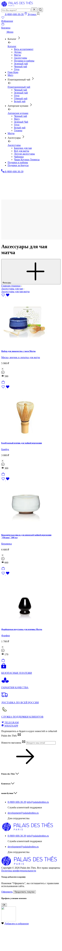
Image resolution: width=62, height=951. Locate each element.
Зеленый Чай (21, 121)
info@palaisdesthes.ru (38, 802)
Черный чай (20, 66)
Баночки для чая (23, 148)
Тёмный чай (20, 98)
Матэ (17, 119)
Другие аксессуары (24, 153)
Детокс (18, 52)
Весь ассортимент (23, 49)
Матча (17, 55)
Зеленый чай (21, 63)
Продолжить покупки (24, 892)
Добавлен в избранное (16, 923)
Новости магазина (11, 742)
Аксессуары (20, 57)
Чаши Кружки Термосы (27, 159)
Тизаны (18, 130)
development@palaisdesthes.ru (23, 813)
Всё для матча (21, 151)
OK (4, 905)
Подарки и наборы (24, 60)
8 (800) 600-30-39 (17, 802)
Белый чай (19, 101)
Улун (16, 69)
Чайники (19, 156)
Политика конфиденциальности (18, 870)
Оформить (7, 891)
